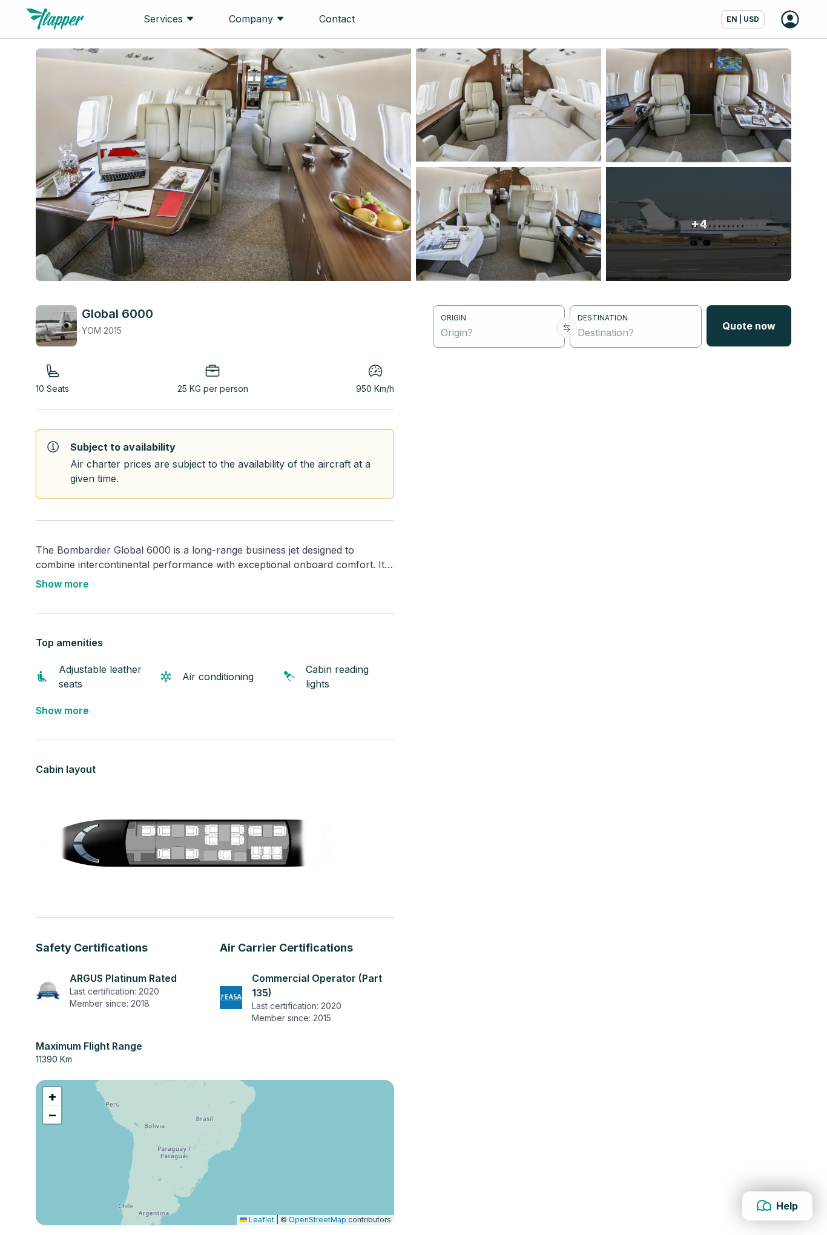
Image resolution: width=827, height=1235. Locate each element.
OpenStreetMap (317, 1219)
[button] (52, 1096)
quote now (749, 326)
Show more (62, 584)
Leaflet (260, 1219)
